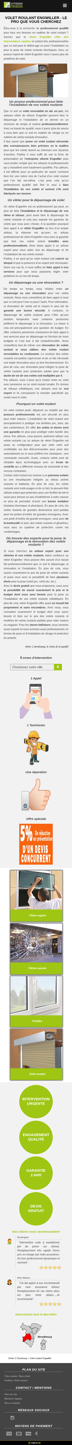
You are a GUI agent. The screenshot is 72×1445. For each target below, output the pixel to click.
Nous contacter (12, 1403)
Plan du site (11, 1394)
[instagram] (12, 1418)
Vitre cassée (11, 1376)
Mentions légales (13, 1398)
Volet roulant (20, 1380)
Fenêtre (8, 1380)
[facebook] (6, 1418)
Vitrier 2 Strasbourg (17, 1358)
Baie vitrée (24, 1376)
